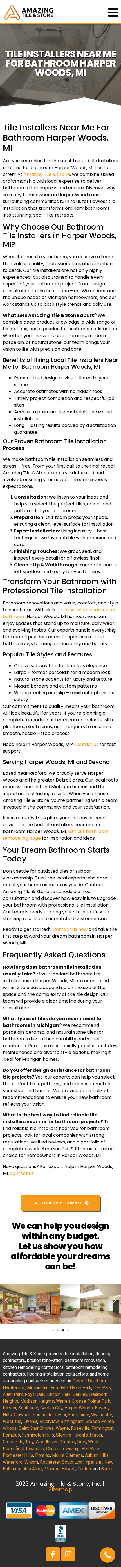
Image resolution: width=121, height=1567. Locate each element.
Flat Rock (91, 1448)
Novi (81, 1441)
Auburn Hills (97, 1455)
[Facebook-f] (53, 1554)
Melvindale (38, 1387)
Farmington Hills (38, 1435)
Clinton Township (63, 1448)
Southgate (43, 1414)
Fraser (96, 1435)
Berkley (80, 1394)
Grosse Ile (13, 1441)
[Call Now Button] (107, 1555)
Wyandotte (101, 1414)
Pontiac (42, 1455)
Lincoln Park (58, 1394)
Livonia (30, 1421)
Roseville (80, 1428)
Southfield (28, 1408)
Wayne (62, 1428)
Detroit (79, 1380)
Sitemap (60, 1489)
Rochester (50, 1462)
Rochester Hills (18, 1455)
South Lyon (73, 1462)
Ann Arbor (33, 1469)
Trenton (67, 1441)
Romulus (11, 1435)
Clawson (22, 1414)
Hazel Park (80, 1387)
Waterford (13, 1462)
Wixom (31, 1462)
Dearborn (97, 1380)
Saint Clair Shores (36, 1428)
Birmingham (72, 1421)
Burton (107, 1469)
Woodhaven (47, 1441)
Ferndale (59, 1387)
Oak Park (102, 1387)
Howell (68, 1469)
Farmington (102, 1428)
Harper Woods (78, 1408)
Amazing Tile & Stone (47, 174)
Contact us (86, 744)
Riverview (49, 1421)
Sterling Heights (72, 1435)
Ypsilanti (94, 1462)
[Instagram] (68, 1554)
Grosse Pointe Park (91, 1401)
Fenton (84, 1469)
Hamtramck (14, 1387)
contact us (22, 1173)
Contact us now (70, 929)
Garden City (51, 1408)
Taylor (60, 1414)
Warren (63, 1401)
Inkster (9, 1408)
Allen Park (13, 1394)
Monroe (52, 1469)
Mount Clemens (67, 1455)
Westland (12, 1421)
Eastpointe (78, 1414)
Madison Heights (37, 1401)
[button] (6, 1300)
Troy (29, 1441)
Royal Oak (34, 1394)
